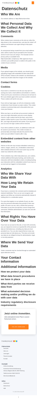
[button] (33, 2)
